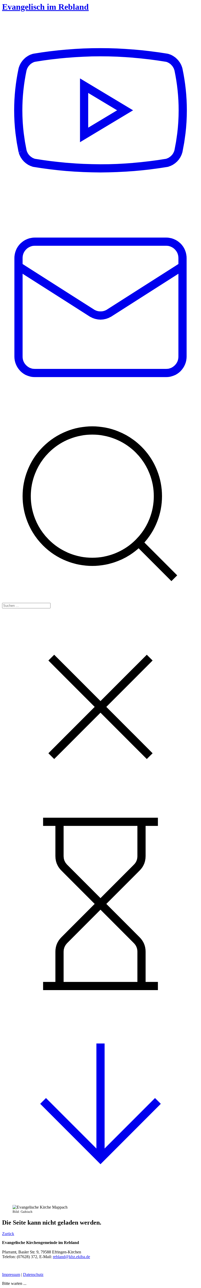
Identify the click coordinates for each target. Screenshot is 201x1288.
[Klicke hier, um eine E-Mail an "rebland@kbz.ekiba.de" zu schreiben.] (100, 403)
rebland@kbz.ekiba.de (71, 1256)
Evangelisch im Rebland (45, 7)
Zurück (8, 1233)
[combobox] (26, 605)
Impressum (11, 1274)
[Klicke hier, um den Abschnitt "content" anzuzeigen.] (100, 1196)
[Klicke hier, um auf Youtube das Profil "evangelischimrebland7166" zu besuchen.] (100, 206)
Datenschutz (33, 1274)
